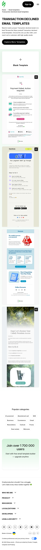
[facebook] (4, 527)
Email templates (14, 10)
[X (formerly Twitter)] (15, 527)
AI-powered (9, 416)
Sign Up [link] (28, 4)
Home (4, 10)
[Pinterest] (37, 527)
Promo (31, 425)
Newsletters (11, 425)
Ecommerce (22, 420)
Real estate (15, 429)
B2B (34, 416)
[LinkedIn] (9, 527)
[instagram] (20, 527)
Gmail (32, 420)
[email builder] (3, 4)
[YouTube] (32, 527)
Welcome (26, 429)
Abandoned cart (23, 416)
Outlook (22, 425)
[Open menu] (38, 4)
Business (10, 420)
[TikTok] (26, 527)
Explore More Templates (14, 42)
